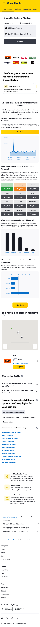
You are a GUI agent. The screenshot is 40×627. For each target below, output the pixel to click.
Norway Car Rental (8, 459)
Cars (9, 540)
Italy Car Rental (7, 435)
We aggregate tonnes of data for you (16, 528)
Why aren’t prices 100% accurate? (15, 531)
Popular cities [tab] (8, 422)
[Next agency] (35, 346)
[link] (20, 132)
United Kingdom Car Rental (11, 432)
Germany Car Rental (9, 444)
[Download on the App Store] (19, 609)
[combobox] (10, 23)
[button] (3, 3)
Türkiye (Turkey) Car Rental (11, 456)
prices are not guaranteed (10, 517)
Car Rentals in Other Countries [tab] (13, 412)
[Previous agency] (5, 346)
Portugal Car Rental (9, 462)
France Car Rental (8, 450)
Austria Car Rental (8, 453)
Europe (15, 540)
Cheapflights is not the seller (13, 524)
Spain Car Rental (8, 441)
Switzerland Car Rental (10, 438)
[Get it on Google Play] (7, 609)
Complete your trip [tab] (29, 417)
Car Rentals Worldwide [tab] (11, 417)
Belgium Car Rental (8, 447)
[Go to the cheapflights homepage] (15, 3)
